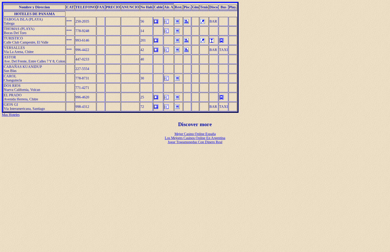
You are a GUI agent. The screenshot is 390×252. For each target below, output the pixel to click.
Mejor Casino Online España (195, 134)
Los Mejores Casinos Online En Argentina (195, 138)
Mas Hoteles (11, 115)
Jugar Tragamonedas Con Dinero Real (195, 142)
